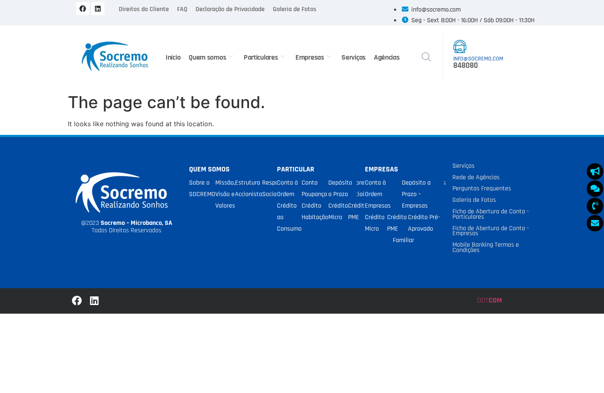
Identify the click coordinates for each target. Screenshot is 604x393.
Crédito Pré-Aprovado (424, 223)
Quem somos (207, 57)
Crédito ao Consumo (289, 217)
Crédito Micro (338, 211)
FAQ (182, 9)
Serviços (353, 57)
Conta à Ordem (287, 188)
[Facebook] (82, 8)
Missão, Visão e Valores (225, 194)
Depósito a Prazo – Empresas (416, 194)
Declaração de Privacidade (230, 9)
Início (173, 57)
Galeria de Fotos (294, 9)
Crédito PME (358, 211)
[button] (426, 57)
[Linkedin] (97, 8)
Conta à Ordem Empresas (378, 194)
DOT (489, 300)
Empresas (309, 57)
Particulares (261, 57)
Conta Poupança (314, 188)
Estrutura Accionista (248, 188)
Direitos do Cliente (144, 9)
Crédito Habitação (315, 211)
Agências (387, 57)
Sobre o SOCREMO (202, 188)
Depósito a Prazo (340, 188)
